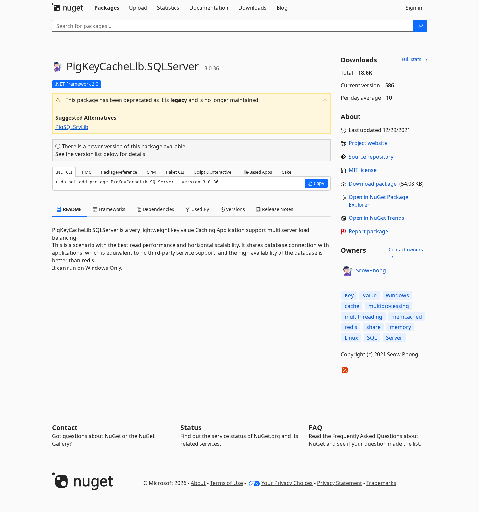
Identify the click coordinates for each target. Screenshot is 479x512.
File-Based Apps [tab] (256, 172)
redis (351, 327)
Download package (373, 183)
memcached (406, 316)
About (198, 483)
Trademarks (381, 483)
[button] (191, 100)
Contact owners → (406, 252)
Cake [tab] (286, 172)
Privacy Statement (339, 483)
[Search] (420, 26)
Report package (368, 231)
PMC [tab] (86, 172)
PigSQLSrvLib (71, 127)
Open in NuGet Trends (376, 217)
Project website (368, 143)
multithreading (363, 316)
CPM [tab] (151, 172)
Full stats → (414, 59)
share (373, 327)
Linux (351, 337)
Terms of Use (226, 483)
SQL (372, 337)
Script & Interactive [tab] (212, 172)
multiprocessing (388, 306)
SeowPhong (371, 270)
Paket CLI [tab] (175, 172)
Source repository (371, 156)
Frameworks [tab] (111, 209)
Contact (65, 427)
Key (349, 295)
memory (400, 327)
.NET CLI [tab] (64, 172)
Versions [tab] (235, 209)
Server (394, 337)
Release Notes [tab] (277, 209)
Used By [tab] (199, 209)
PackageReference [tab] (119, 172)
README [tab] (72, 209)
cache (352, 306)
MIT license (363, 170)
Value (370, 295)
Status (190, 427)
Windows (397, 295)
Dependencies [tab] (157, 209)
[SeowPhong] (347, 271)
